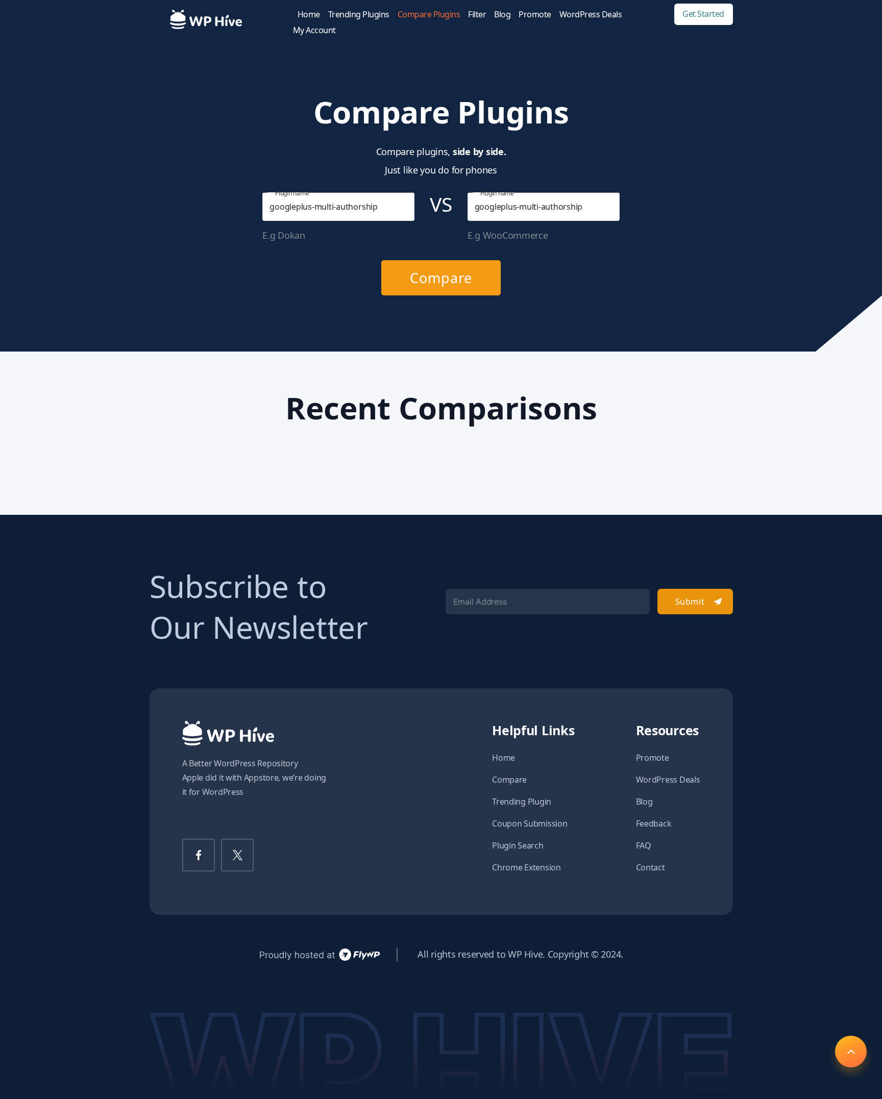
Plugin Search (518, 845)
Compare (441, 277)
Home (309, 14)
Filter (477, 14)
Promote (535, 14)
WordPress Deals (590, 14)
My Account (314, 30)
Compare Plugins (429, 14)
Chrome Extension (526, 867)
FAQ (643, 845)
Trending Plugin (521, 801)
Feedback (654, 823)
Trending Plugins (358, 14)
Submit (689, 601)
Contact (650, 867)
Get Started (703, 14)
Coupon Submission (529, 823)
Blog (502, 14)
